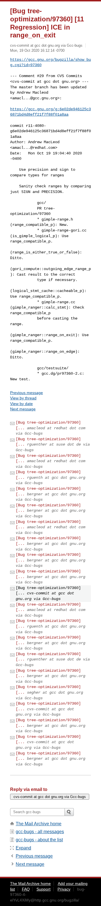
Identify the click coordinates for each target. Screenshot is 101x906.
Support (43, 889)
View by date (21, 403)
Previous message (26, 392)
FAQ (26, 889)
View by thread (23, 398)
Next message (23, 409)
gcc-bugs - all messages (40, 831)
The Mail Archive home (38, 823)
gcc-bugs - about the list (39, 839)
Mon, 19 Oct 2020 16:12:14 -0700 (37, 50)
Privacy (64, 889)
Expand (23, 848)
